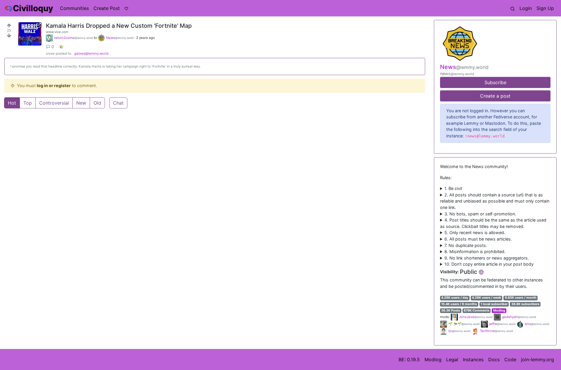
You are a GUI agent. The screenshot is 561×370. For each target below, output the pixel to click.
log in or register (54, 85)
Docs (494, 359)
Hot (12, 103)
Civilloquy (33, 8)
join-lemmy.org (537, 359)
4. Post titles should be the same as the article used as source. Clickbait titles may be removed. (493, 223)
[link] (61, 46)
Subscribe (495, 82)
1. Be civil (453, 188)
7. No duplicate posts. (465, 245)
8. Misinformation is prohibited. (474, 251)
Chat (118, 103)
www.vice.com (57, 32)
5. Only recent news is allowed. (474, 232)
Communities (74, 8)
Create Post (107, 8)
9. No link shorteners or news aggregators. (486, 257)
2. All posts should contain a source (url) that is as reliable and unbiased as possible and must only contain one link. (494, 201)
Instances (473, 359)
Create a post (495, 96)
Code (510, 359)
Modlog (499, 310)
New (81, 103)
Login (526, 8)
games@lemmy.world (91, 53)
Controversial (54, 103)
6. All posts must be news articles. (478, 238)
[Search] (512, 8)
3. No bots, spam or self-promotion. (480, 213)
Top (27, 103)
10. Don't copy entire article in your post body (489, 264)
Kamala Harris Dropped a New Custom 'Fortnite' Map (119, 25)
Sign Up (545, 8)
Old (97, 103)
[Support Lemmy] (126, 8)
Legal (452, 359)
